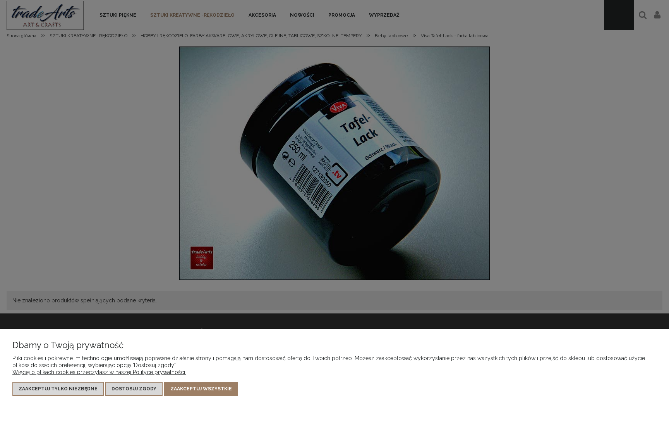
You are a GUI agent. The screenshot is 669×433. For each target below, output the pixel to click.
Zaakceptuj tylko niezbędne (58, 389)
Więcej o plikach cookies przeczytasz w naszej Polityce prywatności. (99, 372)
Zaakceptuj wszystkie (201, 389)
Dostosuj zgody (134, 389)
